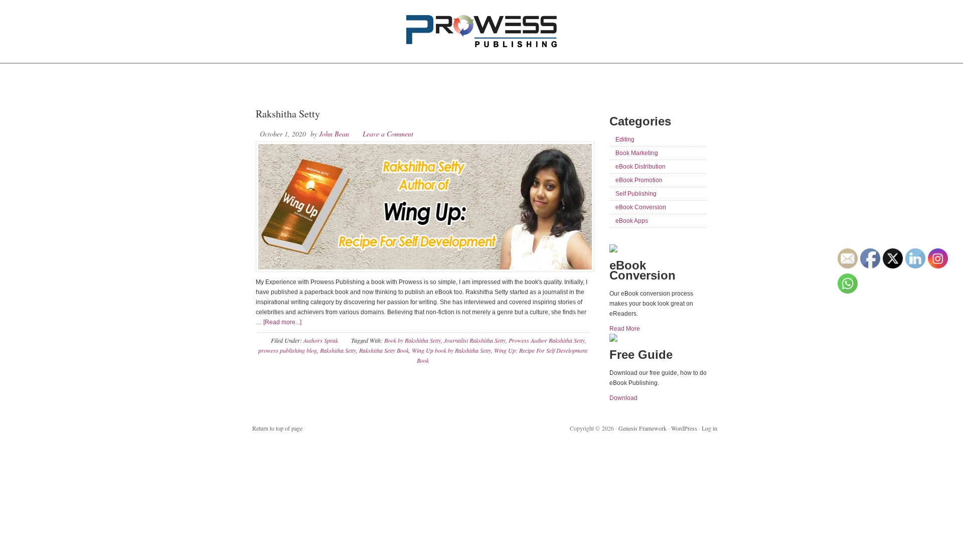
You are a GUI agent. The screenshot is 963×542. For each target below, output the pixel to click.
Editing (624, 139)
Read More (624, 328)
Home (267, 85)
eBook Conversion (640, 207)
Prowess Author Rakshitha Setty (547, 340)
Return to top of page (277, 428)
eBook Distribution (640, 166)
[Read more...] (282, 322)
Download (623, 397)
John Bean (334, 134)
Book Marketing (636, 153)
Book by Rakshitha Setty (412, 340)
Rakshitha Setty (288, 113)
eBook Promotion (639, 180)
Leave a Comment (388, 134)
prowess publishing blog (287, 350)
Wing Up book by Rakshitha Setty (451, 350)
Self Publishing (636, 193)
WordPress (684, 428)
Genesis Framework (642, 428)
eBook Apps (631, 220)
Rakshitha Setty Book (384, 350)
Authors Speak (320, 340)
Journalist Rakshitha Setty (475, 340)
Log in (709, 428)
